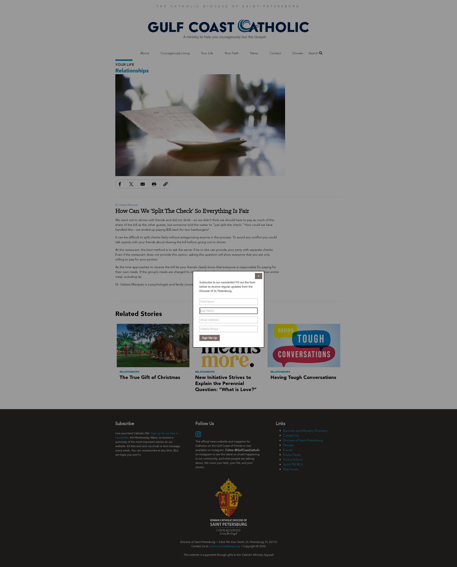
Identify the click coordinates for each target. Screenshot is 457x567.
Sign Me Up (209, 338)
